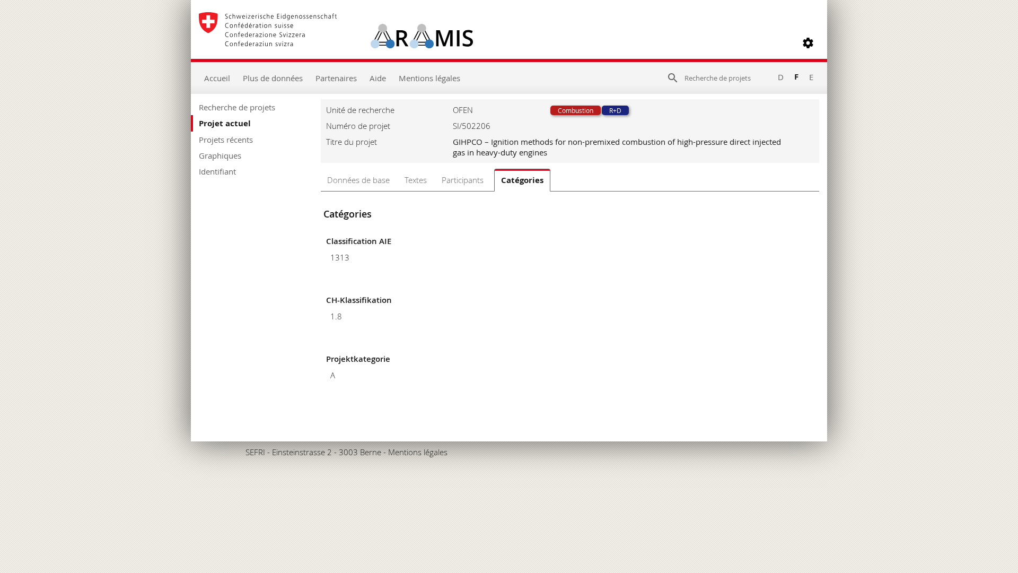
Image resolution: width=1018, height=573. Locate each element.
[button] (808, 43)
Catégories (522, 180)
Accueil (217, 78)
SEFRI (255, 452)
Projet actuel (225, 123)
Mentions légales (429, 78)
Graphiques (220, 155)
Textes (416, 180)
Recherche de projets (237, 107)
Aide (378, 78)
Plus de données (273, 78)
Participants (463, 180)
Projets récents (226, 139)
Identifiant (217, 171)
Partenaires (336, 78)
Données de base (358, 180)
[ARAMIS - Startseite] (336, 43)
